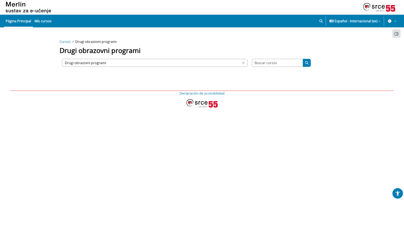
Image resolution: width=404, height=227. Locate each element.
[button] (321, 21)
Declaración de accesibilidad (202, 93)
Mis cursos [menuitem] (43, 21)
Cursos (65, 41)
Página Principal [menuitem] (18, 21)
